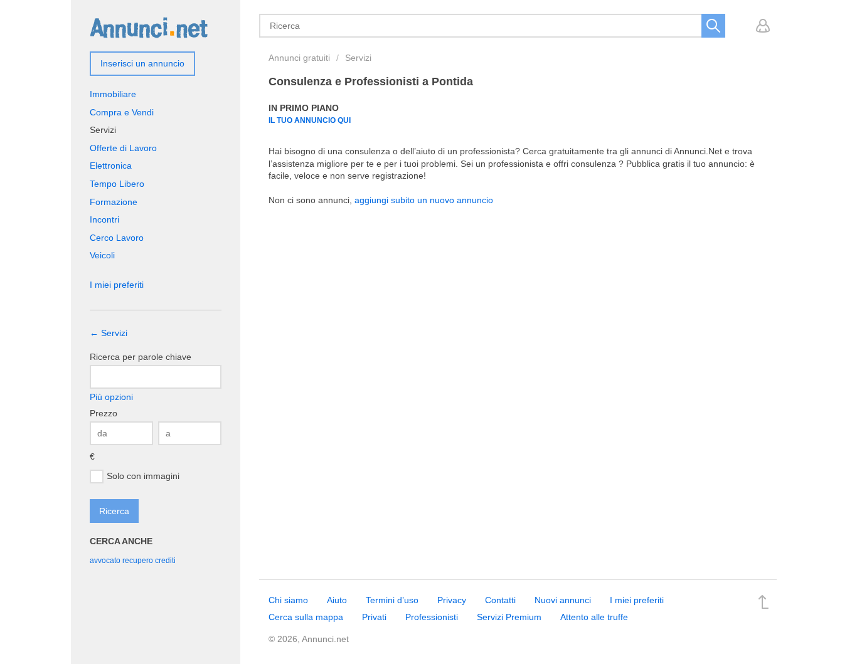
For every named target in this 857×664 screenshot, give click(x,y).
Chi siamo (288, 600)
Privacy (451, 600)
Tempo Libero (117, 184)
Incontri (104, 219)
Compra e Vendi (122, 112)
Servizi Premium (509, 617)
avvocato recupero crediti (133, 560)
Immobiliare (113, 94)
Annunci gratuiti (299, 58)
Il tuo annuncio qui (310, 120)
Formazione (113, 202)
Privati (374, 617)
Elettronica (111, 166)
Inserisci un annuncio (142, 63)
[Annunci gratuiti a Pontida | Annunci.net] (149, 27)
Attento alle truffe (594, 617)
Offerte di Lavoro (123, 148)
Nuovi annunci (563, 600)
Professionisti (431, 617)
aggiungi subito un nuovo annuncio (423, 200)
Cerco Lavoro (117, 238)
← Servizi (108, 333)
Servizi (358, 58)
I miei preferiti (117, 285)
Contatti (500, 600)
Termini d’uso (392, 600)
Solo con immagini (143, 475)
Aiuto (337, 600)
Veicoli (102, 255)
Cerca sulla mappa (306, 617)
